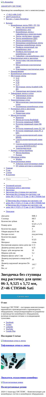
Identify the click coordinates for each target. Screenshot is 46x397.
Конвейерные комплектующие (23, 74)
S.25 (17, 80)
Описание (10, 211)
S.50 (17, 82)
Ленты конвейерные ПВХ (27, 38)
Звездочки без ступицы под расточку (21, 192)
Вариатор (20, 117)
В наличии (10, 175)
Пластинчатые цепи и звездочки (24, 58)
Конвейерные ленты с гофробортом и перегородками (29, 33)
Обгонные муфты (18, 157)
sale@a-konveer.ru (13, 17)
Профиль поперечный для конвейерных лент (27, 48)
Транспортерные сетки (20, 100)
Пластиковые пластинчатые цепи (30, 69)
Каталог (9, 23)
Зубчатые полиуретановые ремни (30, 164)
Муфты (19, 159)
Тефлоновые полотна (24, 95)
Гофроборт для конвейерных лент (30, 56)
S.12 (17, 78)
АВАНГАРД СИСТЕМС (11, 6)
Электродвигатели (23, 148)
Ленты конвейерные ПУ (26, 41)
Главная (9, 168)
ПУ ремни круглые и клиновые (29, 166)
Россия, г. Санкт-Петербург (17, 19)
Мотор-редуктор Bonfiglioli (27, 120)
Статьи (9, 172)
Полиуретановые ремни (21, 161)
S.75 (17, 85)
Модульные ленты (18, 76)
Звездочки (20, 111)
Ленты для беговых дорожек (28, 36)
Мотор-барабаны (23, 153)
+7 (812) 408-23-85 (13, 14)
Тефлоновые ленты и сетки (22, 93)
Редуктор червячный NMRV (27, 122)
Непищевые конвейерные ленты (29, 43)
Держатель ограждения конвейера (19, 377)
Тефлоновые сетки (23, 98)
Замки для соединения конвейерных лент (25, 28)
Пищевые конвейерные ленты (28, 45)
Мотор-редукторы (18, 115)
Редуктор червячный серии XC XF (30, 128)
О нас (8, 170)
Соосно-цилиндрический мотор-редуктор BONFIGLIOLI (29, 145)
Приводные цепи (23, 113)
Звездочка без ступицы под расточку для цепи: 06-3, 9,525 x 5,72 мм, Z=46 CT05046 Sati (25, 195)
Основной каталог (13, 185)
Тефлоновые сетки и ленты (15, 345)
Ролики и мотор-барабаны (22, 150)
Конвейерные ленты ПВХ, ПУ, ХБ (25, 25)
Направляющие (17, 71)
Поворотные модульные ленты (29, 91)
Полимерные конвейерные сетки (29, 106)
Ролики (19, 155)
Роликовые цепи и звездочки (23, 109)
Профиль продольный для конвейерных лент (27, 53)
